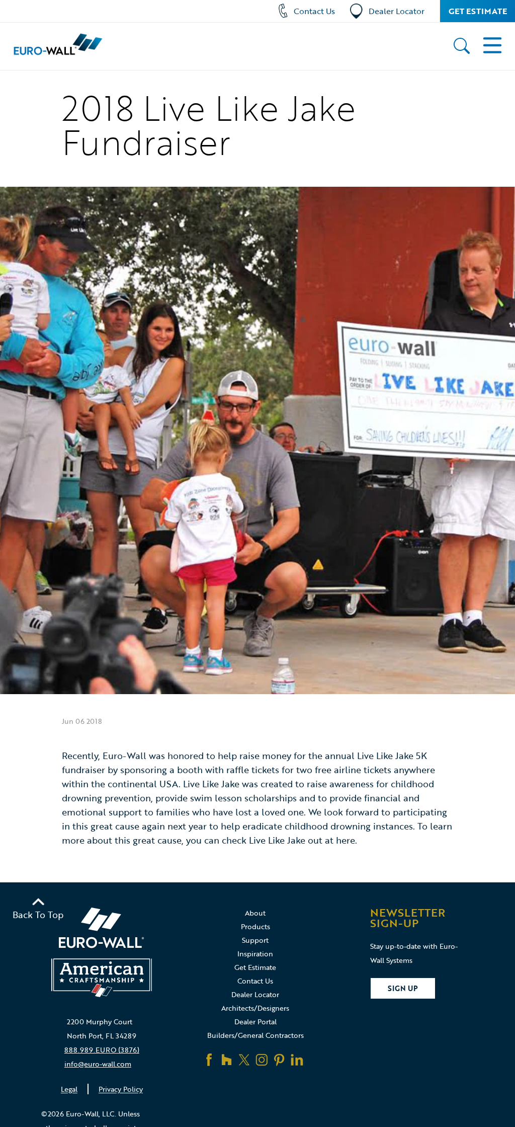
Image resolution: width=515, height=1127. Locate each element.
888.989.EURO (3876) (101, 1049)
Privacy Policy (121, 1089)
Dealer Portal (255, 1021)
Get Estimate (478, 11)
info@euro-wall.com (97, 1064)
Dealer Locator (396, 11)
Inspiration (255, 953)
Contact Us (314, 11)
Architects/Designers (255, 1008)
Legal (69, 1089)
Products (255, 926)
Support (255, 940)
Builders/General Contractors (255, 1035)
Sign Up (403, 988)
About (255, 913)
